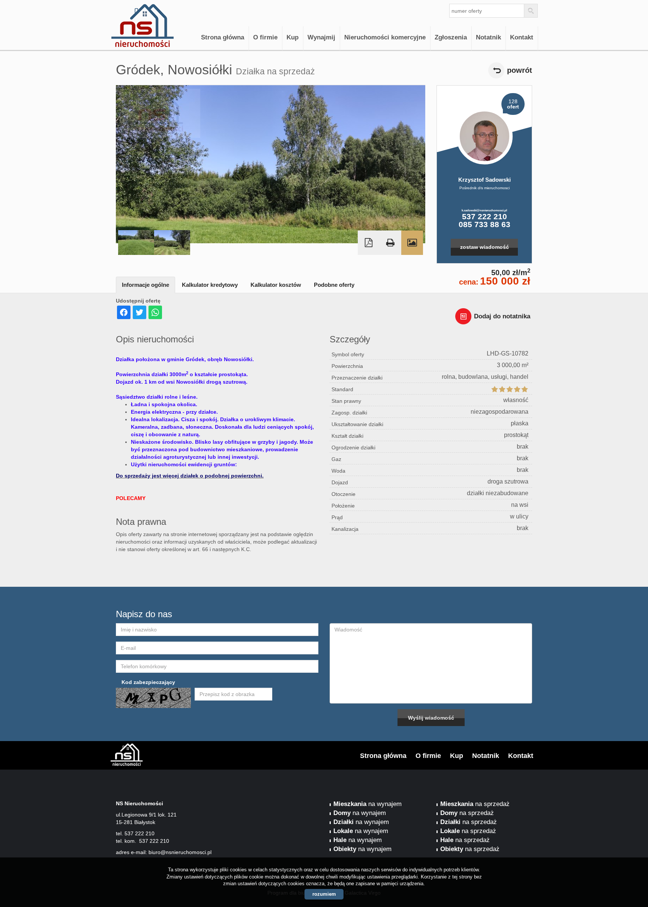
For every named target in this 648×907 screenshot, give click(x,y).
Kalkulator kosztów (275, 285)
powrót (519, 70)
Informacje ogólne (145, 285)
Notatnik (488, 37)
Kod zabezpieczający (148, 682)
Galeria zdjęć (412, 243)
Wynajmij (321, 37)
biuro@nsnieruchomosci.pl (180, 852)
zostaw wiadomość (484, 247)
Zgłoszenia (451, 37)
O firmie (265, 37)
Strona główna (222, 37)
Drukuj (390, 243)
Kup (292, 37)
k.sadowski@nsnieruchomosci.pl (484, 210)
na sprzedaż (475, 804)
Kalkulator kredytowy (210, 285)
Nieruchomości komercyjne (385, 37)
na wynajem (367, 804)
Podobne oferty (334, 285)
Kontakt (521, 37)
